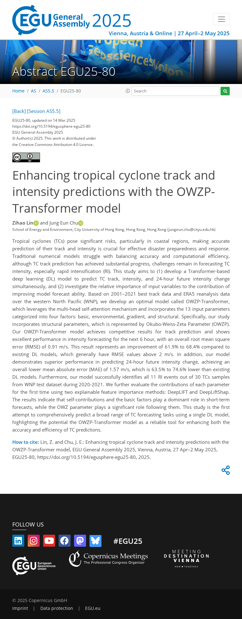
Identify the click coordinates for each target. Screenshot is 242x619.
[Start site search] (225, 91)
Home (18, 91)
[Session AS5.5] (43, 111)
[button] (128, 91)
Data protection (56, 608)
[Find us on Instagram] (34, 542)
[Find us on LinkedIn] (18, 542)
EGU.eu (93, 608)
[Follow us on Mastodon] (80, 542)
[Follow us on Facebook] (65, 542)
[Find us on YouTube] (49, 542)
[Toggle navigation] (221, 19)
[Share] (224, 472)
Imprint (20, 608)
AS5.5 (48, 91)
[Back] (19, 111)
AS (33, 91)
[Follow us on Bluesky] (95, 542)
